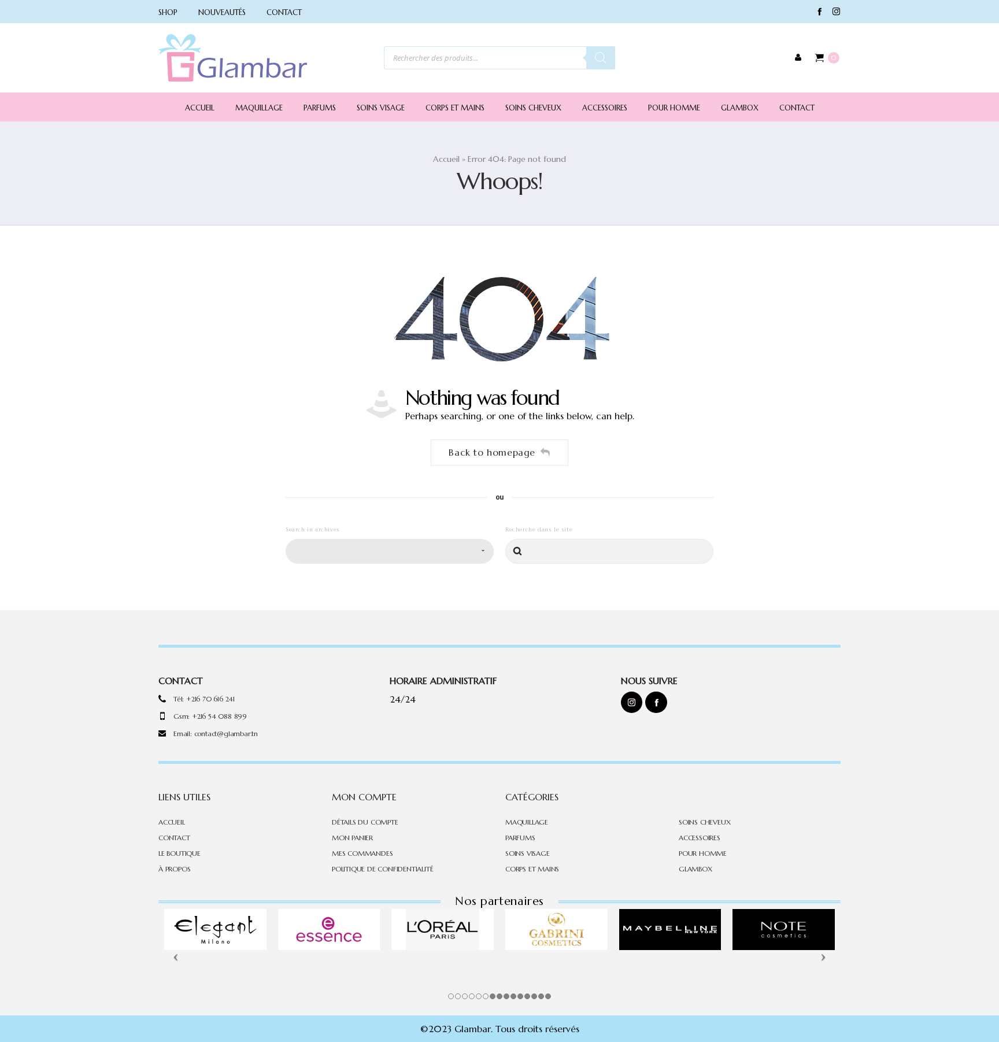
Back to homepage (492, 452)
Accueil (446, 159)
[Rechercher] (600, 57)
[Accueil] (232, 58)
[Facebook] (819, 11)
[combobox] (390, 551)
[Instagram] (836, 11)
